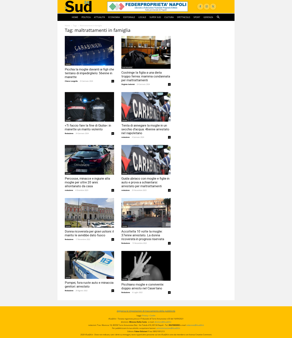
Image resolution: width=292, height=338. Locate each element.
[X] (213, 7)
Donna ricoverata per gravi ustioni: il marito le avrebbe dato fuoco (89, 233)
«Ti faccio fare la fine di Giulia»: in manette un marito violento (88, 127)
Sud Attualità (127, 67)
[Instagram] (207, 7)
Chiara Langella (71, 81)
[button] (218, 17)
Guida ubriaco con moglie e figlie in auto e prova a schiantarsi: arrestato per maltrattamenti (145, 182)
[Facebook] (200, 7)
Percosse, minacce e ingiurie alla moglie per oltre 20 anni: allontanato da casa (87, 182)
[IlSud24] (82, 6)
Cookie (152, 315)
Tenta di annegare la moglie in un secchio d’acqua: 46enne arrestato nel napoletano (145, 129)
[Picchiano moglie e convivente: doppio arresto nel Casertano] (146, 266)
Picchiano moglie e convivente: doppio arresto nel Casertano (142, 286)
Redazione (69, 133)
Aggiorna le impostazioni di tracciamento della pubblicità (146, 310)
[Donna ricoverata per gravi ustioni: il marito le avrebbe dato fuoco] (89, 213)
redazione (125, 137)
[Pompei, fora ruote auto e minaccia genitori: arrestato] (89, 265)
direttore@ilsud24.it (163, 322)
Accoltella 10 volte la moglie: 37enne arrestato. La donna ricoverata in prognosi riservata (142, 235)
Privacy (145, 315)
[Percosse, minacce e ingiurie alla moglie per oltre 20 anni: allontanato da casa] (89, 160)
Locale (68, 64)
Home (67, 25)
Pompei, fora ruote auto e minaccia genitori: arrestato (89, 284)
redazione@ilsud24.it (195, 325)
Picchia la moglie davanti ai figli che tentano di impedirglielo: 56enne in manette (89, 73)
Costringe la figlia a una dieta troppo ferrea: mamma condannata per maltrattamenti (145, 76)
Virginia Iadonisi (128, 84)
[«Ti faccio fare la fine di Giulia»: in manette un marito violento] (89, 107)
